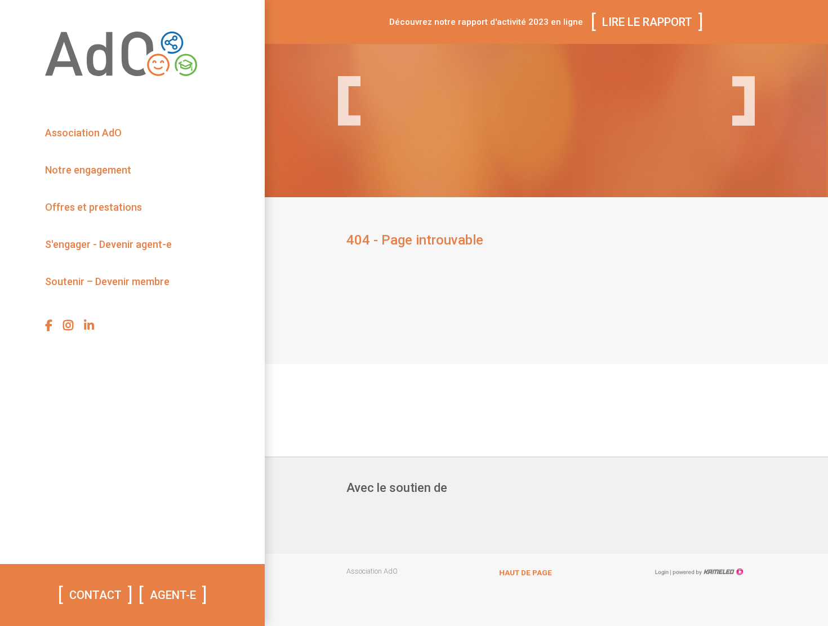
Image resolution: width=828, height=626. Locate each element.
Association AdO (83, 133)
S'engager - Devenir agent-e (108, 244)
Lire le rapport (647, 22)
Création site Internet (707, 572)
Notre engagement (88, 170)
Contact (95, 595)
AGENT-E (173, 595)
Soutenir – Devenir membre (107, 281)
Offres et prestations (93, 207)
